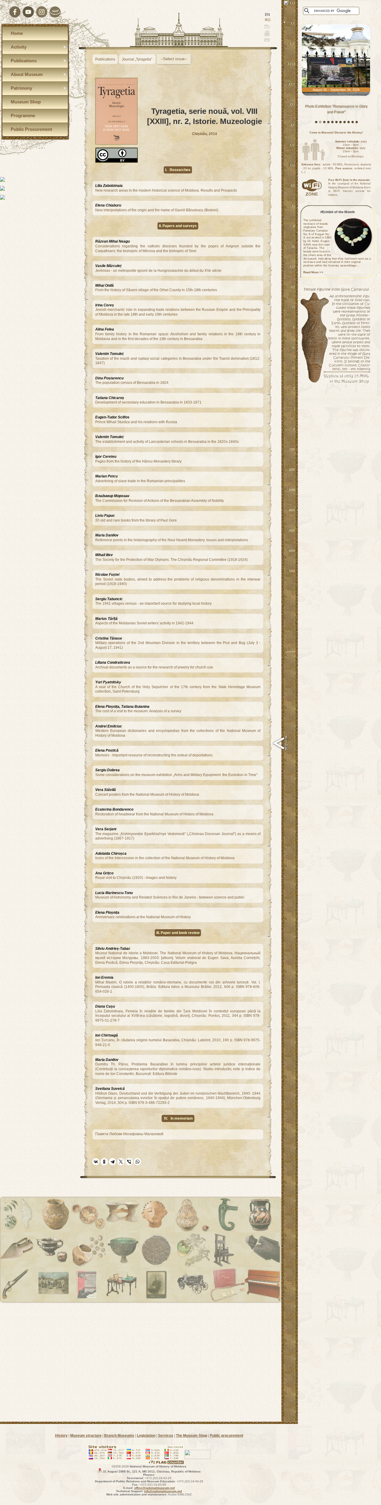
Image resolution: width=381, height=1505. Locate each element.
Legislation (146, 1435)
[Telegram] (112, 1161)
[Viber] (129, 1161)
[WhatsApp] (137, 1161)
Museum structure (86, 1435)
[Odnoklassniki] (104, 1161)
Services (165, 1435)
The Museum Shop (191, 1435)
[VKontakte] (95, 1161)
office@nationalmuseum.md (154, 1488)
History (61, 1435)
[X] (120, 1161)
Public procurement (226, 1435)
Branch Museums (119, 1435)
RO (267, 20)
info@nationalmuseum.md (163, 1491)
